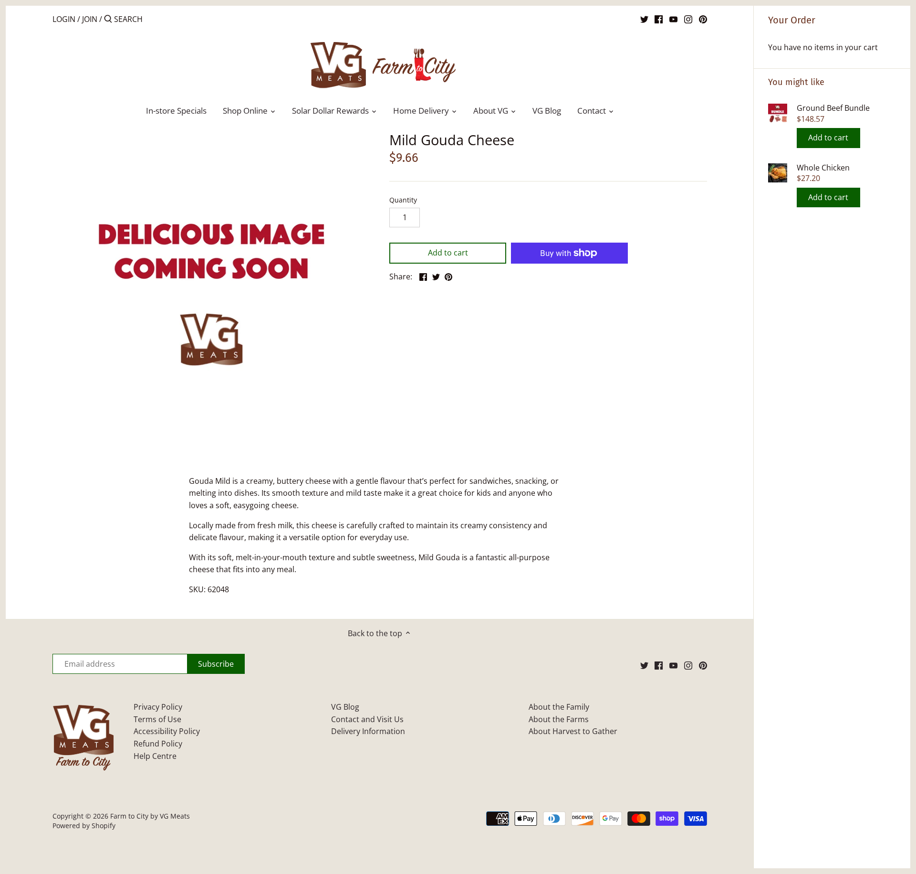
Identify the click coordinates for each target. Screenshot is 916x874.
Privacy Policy (158, 707)
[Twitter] (644, 19)
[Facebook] (659, 19)
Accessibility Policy (167, 731)
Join (89, 19)
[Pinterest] (703, 19)
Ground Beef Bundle (833, 108)
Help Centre (155, 756)
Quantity (403, 200)
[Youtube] (673, 19)
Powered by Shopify (83, 825)
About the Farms (559, 719)
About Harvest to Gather (573, 731)
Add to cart (828, 137)
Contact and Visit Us (367, 719)
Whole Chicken (823, 167)
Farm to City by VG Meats (150, 816)
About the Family (559, 707)
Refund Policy (158, 743)
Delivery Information (368, 731)
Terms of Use (157, 719)
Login (63, 19)
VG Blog (345, 707)
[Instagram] (688, 19)
